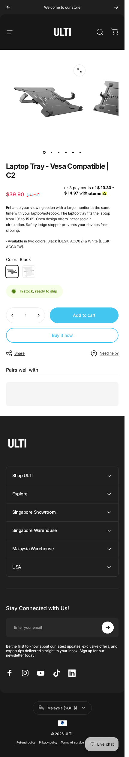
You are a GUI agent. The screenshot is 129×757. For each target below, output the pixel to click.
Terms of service (72, 742)
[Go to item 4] (66, 152)
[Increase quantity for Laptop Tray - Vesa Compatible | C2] (38, 315)
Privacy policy (48, 742)
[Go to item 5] (73, 152)
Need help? (109, 353)
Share (19, 353)
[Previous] (8, 7)
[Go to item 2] (58, 152)
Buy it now (62, 335)
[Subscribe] (108, 628)
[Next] (116, 7)
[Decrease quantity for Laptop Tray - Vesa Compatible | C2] (12, 315)
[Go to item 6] (80, 152)
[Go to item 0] (44, 152)
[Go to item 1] (51, 152)
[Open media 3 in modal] (80, 70)
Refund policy (25, 742)
